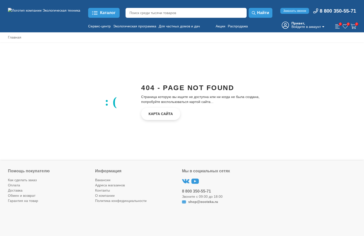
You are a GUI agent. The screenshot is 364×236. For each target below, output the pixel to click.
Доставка (15, 190)
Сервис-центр (99, 26)
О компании (105, 195)
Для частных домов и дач (179, 26)
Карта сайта (161, 114)
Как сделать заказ (22, 180)
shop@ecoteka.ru (202, 202)
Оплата (14, 185)
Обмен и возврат (21, 195)
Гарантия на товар (23, 201)
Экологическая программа (134, 26)
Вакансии (102, 180)
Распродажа (238, 26)
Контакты (102, 190)
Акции (220, 26)
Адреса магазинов (110, 185)
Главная (14, 37)
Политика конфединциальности (121, 201)
